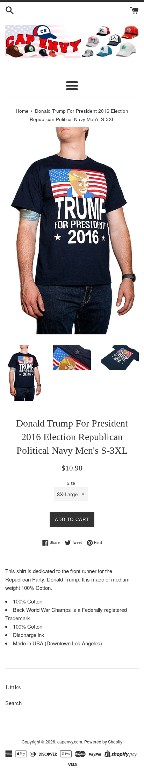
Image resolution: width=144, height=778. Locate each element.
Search (13, 702)
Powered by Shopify (103, 741)
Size (71, 483)
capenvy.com (69, 741)
